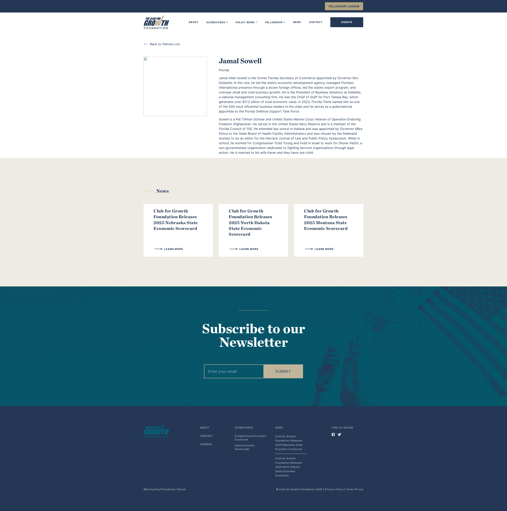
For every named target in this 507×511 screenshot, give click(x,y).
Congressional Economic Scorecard (250, 437)
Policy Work (245, 22)
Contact (315, 22)
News (297, 22)
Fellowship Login (342, 6)
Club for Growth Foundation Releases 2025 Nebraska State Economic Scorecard (175, 219)
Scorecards (215, 22)
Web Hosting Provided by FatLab (165, 489)
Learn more (173, 249)
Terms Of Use (354, 489)
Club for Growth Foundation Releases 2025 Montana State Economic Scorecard (326, 219)
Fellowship (274, 22)
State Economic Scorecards (245, 447)
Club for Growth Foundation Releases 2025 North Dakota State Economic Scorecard (250, 222)
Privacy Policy (334, 489)
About (193, 22)
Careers (206, 444)
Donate (347, 22)
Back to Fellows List (165, 44)
